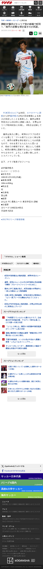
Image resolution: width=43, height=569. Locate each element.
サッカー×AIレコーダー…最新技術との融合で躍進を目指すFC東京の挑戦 (23, 347)
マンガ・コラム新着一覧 (9, 528)
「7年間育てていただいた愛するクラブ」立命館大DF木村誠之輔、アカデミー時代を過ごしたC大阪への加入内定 (23, 320)
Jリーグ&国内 (13, 504)
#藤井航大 (36, 263)
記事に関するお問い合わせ (27, 551)
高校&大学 (21, 504)
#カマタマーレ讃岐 (23, 263)
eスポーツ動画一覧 (25, 531)
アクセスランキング (20, 538)
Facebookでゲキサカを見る (14, 471)
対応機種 (4, 546)
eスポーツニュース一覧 (11, 531)
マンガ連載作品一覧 (23, 528)
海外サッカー (29, 504)
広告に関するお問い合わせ (9, 551)
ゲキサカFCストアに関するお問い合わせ (13, 556)
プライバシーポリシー (16, 548)
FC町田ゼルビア (10, 113)
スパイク (37, 504)
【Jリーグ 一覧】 (16, 30)
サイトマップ (33, 546)
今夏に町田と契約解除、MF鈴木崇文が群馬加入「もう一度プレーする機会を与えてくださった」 (23, 297)
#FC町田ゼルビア (7, 263)
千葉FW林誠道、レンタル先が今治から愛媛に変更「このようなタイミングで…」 (23, 340)
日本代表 (4, 504)
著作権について (14, 546)
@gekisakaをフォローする (14, 466)
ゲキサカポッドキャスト (13, 521)
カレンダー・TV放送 (33, 538)
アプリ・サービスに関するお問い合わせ (13, 553)
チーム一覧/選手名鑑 (8, 541)
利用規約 (4, 548)
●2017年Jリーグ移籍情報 (13, 219)
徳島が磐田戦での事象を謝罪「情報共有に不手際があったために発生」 (24, 334)
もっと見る (22, 354)
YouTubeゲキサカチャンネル (10, 519)
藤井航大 (8, 95)
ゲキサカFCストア (7, 538)
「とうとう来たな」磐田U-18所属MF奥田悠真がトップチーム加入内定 (23, 327)
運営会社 (24, 546)
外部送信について (31, 548)
